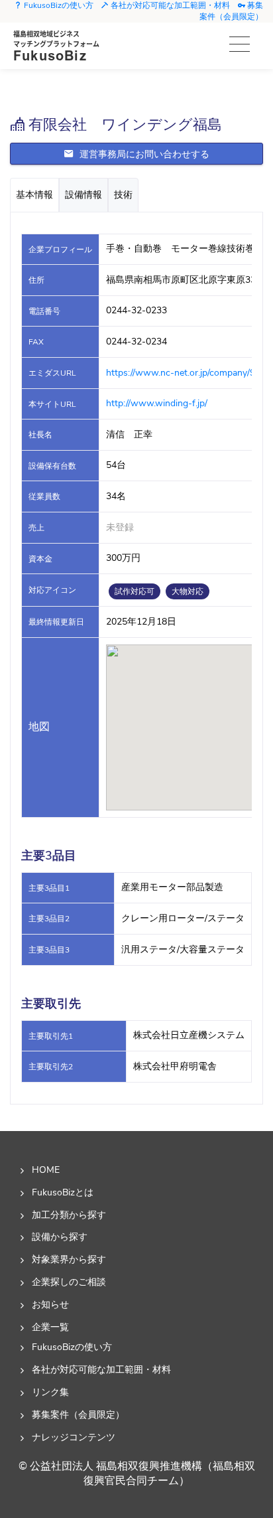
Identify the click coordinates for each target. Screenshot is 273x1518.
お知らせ (50, 1304)
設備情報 (83, 195)
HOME (46, 1169)
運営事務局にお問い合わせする (143, 154)
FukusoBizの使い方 (57, 5)
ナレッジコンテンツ (73, 1437)
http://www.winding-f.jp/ (156, 403)
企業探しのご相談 (69, 1281)
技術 (123, 195)
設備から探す (59, 1236)
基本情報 (34, 195)
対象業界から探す (69, 1259)
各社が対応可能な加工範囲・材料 (169, 5)
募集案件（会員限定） (231, 11)
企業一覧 (50, 1326)
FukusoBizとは (62, 1192)
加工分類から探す (69, 1214)
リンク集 (50, 1392)
